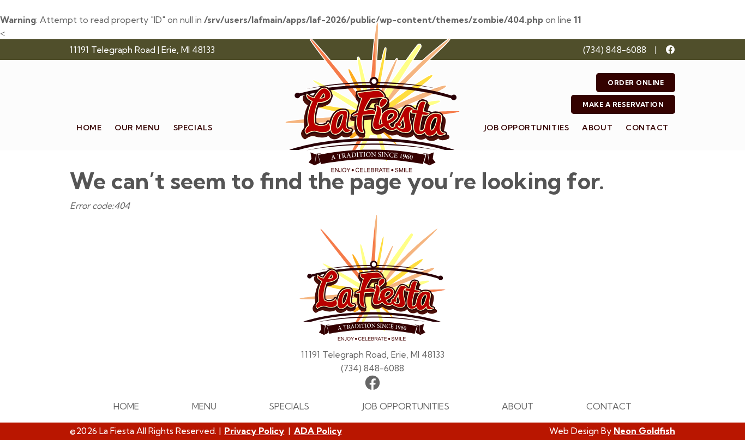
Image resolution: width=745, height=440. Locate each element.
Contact (647, 127)
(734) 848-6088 (614, 49)
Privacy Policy (254, 430)
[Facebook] (670, 50)
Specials (192, 127)
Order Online (636, 83)
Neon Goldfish (644, 430)
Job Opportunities (526, 127)
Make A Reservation (623, 104)
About (597, 127)
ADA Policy (318, 430)
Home (88, 127)
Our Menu (137, 127)
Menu (204, 406)
